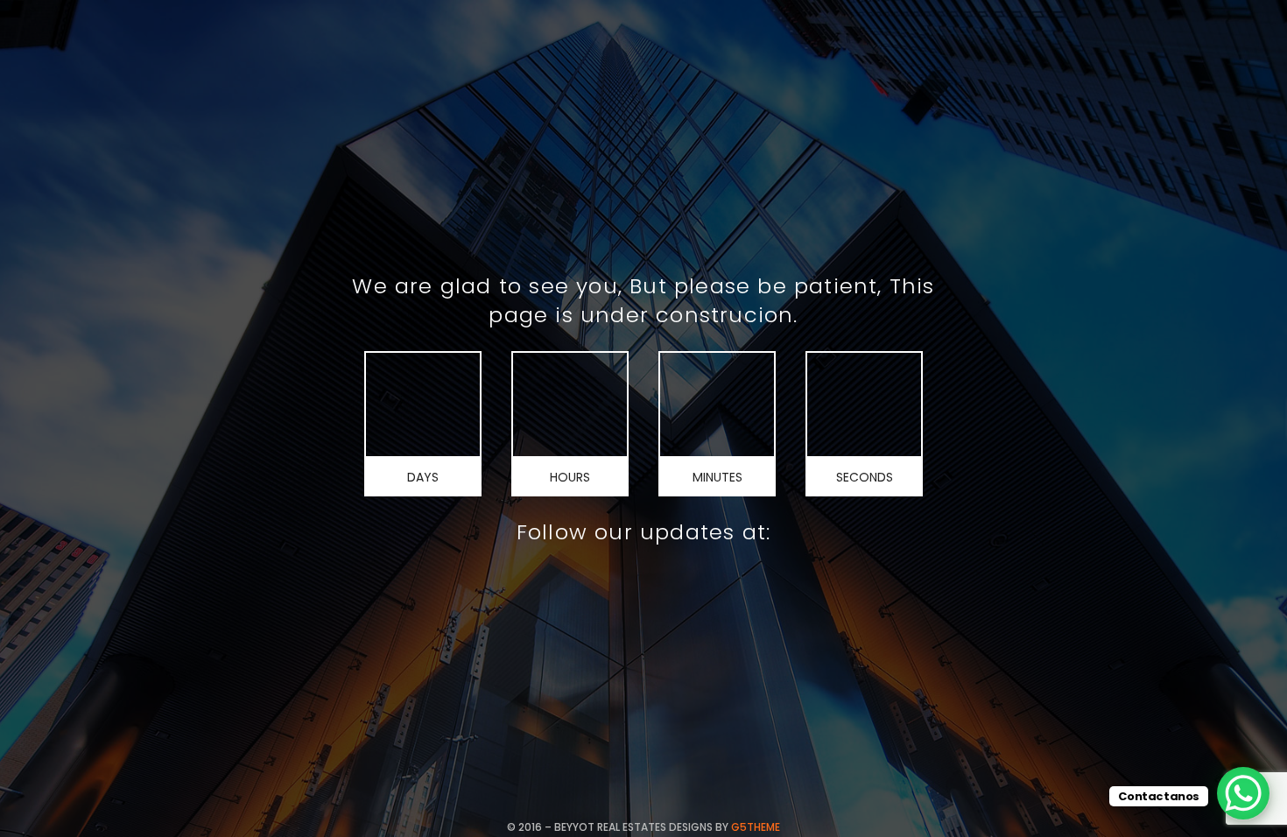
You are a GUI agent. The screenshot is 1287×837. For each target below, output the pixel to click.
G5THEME (755, 826)
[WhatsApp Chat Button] (1243, 793)
